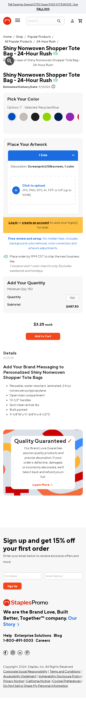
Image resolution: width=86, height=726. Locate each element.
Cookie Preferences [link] (66, 681)
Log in (13, 223)
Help (7, 636)
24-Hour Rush (46, 41)
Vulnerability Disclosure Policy (59, 676)
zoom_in (9, 61)
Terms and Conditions (65, 671)
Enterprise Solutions (32, 636)
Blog (58, 636)
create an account (35, 223)
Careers (43, 641)
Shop (19, 37)
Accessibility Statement (19, 676)
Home (7, 37)
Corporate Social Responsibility (25, 671)
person (72, 20)
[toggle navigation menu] (17, 22)
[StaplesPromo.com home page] (7, 21)
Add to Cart (43, 336)
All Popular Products (18, 41)
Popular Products (39, 37)
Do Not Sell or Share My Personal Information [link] (35, 686)
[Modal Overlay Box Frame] (43, 578)
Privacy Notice (13, 681)
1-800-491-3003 (18, 641)
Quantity (14, 297)
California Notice (38, 681)
